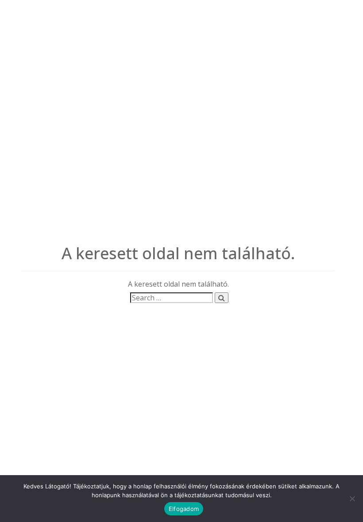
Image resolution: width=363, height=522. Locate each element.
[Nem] (352, 498)
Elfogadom (184, 508)
